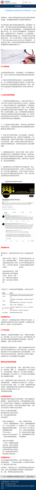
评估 (26, 2)
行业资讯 (18, 6)
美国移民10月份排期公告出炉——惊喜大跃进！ (21, 476)
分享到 (34, 10)
